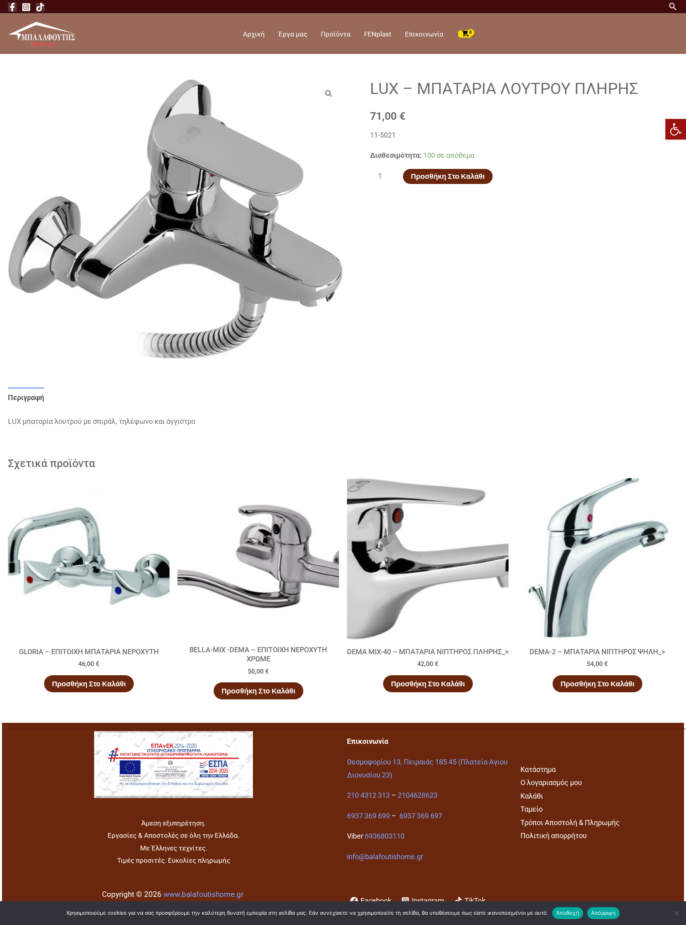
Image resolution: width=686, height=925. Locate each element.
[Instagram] (26, 7)
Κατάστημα (538, 769)
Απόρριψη (603, 913)
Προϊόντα (336, 34)
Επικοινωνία (424, 34)
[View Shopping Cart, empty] (465, 33)
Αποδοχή (567, 913)
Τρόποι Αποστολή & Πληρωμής (570, 822)
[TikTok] (40, 7)
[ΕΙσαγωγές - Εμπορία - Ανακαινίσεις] (41, 33)
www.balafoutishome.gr (203, 894)
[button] (675, 129)
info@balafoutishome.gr (385, 856)
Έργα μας (292, 34)
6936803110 (385, 836)
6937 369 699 (368, 816)
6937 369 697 (420, 816)
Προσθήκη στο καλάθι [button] (89, 684)
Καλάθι (531, 796)
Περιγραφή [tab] (26, 397)
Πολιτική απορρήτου (553, 835)
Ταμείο (531, 809)
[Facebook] (12, 7)
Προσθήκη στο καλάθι (448, 176)
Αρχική (254, 34)
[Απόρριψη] (676, 913)
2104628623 (417, 795)
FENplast (377, 34)
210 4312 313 (368, 795)
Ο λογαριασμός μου (551, 782)
